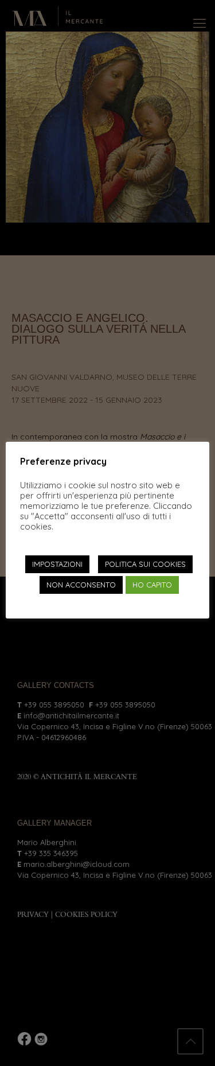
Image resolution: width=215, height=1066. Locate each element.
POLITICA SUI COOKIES (145, 564)
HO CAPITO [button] (152, 584)
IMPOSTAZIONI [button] (57, 564)
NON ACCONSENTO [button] (81, 584)
